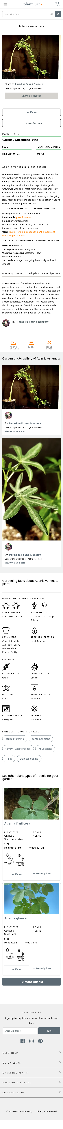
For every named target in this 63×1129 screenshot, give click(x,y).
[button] (51, 14)
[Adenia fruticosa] (31, 829)
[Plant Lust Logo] (33, 4)
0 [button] (58, 3)
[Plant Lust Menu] (5, 4)
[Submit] (58, 14)
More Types (49, 348)
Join (49, 1030)
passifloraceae (23, 217)
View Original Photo (15, 431)
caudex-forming (17, 231)
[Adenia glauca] (31, 924)
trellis (5, 235)
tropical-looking (17, 235)
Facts (31, 347)
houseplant (49, 231)
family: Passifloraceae (18, 748)
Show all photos (31, 96)
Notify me (32, 112)
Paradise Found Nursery (25, 423)
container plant (34, 231)
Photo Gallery (13, 348)
